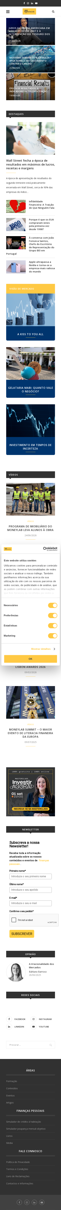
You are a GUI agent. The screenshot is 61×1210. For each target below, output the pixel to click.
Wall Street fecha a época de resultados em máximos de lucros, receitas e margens (30, 164)
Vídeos (13, 474)
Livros (9, 1135)
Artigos (10, 1102)
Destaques (16, 114)
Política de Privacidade (18, 1162)
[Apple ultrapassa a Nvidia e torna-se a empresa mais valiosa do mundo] (16, 266)
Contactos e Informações (19, 1183)
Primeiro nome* (17, 871)
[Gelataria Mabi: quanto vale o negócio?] (30, 363)
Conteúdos (12, 1088)
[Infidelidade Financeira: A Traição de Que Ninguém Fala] (16, 206)
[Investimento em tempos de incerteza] (30, 420)
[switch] (52, 615)
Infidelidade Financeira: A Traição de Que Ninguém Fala (41, 204)
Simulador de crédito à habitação (23, 1121)
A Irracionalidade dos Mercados (41, 965)
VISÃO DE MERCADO (21, 288)
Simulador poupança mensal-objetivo (26, 1128)
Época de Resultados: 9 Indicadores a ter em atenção (28, 90)
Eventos (10, 1095)
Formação (11, 1081)
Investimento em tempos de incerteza (30, 446)
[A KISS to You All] (30, 310)
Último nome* (16, 884)
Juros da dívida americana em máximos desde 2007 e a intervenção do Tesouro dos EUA (29, 32)
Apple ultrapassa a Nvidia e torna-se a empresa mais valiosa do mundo (42, 266)
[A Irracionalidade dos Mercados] (16, 972)
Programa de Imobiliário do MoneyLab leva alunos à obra (30, 528)
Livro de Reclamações (17, 1176)
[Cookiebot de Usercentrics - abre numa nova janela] (43, 549)
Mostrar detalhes (41, 648)
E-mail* (13, 898)
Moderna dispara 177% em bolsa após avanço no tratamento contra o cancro (29, 60)
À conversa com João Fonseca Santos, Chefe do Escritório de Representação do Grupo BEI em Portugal (30, 245)
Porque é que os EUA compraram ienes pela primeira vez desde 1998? (41, 224)
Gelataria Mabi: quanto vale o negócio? (30, 389)
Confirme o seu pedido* (21, 911)
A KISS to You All (30, 334)
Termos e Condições (17, 1169)
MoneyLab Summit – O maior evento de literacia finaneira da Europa (30, 733)
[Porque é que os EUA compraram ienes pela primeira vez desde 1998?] (16, 224)
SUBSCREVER (21, 934)
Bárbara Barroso (38, 971)
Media (9, 1142)
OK (30, 658)
